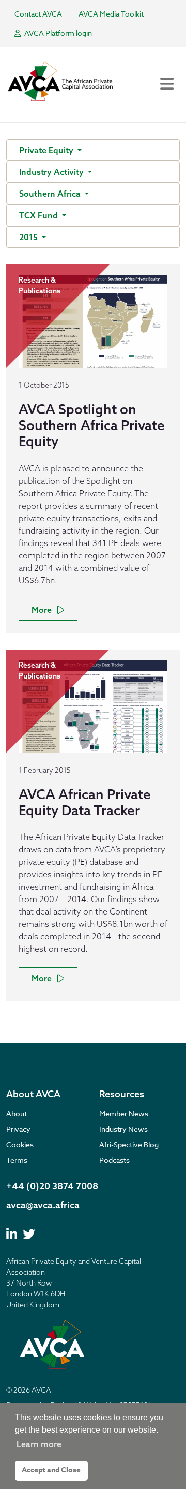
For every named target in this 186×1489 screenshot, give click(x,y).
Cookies (20, 1144)
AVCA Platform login (57, 33)
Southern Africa (51, 193)
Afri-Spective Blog (129, 1144)
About (16, 1113)
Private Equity (47, 150)
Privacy (18, 1129)
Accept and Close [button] (51, 1470)
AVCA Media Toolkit (111, 14)
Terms (16, 1160)
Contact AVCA (38, 14)
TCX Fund (39, 215)
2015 (29, 237)
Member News (123, 1113)
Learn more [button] (39, 1444)
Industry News (123, 1129)
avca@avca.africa (43, 1205)
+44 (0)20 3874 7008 (52, 1186)
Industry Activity (52, 172)
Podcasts (114, 1160)
